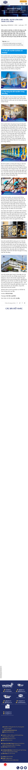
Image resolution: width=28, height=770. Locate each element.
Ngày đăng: (4, 25)
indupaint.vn (21, 701)
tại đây (18, 298)
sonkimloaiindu (21, 702)
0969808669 (25, 767)
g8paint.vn (21, 690)
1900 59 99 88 (9, 756)
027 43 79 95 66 (11, 753)
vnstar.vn (8, 690)
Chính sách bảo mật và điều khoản (11, 760)
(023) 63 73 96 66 (11, 747)
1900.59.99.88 (8, 293)
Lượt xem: (21, 25)
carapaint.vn (8, 712)
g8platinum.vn (21, 691)
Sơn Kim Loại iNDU (11, 296)
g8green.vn (8, 701)
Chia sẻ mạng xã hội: (10, 303)
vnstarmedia (8, 691)
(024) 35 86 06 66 (13, 730)
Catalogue (22, 1)
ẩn (8, 41)
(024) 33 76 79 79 (11, 738)
